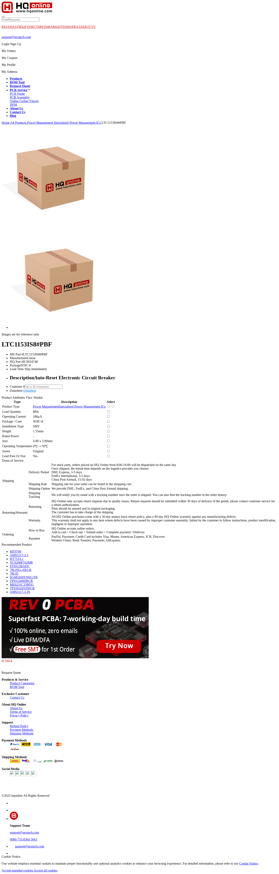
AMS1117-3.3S (20, 592)
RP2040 (45, 27)
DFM (13, 104)
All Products (18, 122)
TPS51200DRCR (21, 581)
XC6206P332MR (21, 562)
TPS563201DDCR (22, 588)
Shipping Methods (21, 733)
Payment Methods (21, 729)
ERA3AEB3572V (84, 27)
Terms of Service (21, 712)
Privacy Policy (19, 715)
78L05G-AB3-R (20, 570)
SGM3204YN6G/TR (24, 577)
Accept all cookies (45, 870)
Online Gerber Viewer (24, 101)
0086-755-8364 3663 (23, 839)
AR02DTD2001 (61, 27)
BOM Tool (17, 687)
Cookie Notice (248, 863)
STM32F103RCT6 (27, 27)
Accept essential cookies (18, 870)
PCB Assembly (20, 97)
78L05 (14, 573)
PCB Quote (17, 93)
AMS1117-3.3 (19, 555)
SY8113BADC (20, 566)
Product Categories (22, 683)
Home (6, 122)
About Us (16, 708)
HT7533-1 (16, 559)
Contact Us (17, 697)
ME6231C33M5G (22, 584)
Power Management (40, 122)
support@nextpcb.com (16, 37)
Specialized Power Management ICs (78, 122)
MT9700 (15, 551)
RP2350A (8, 27)
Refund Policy (19, 726)
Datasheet (29, 390)
